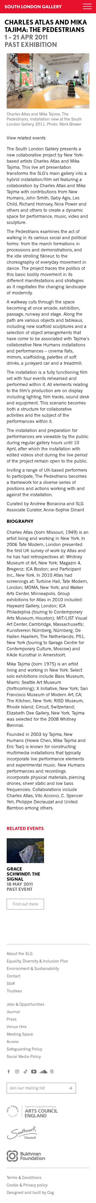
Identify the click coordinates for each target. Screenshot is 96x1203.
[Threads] (52, 1072)
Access (13, 1041)
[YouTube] (33, 1071)
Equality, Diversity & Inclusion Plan (37, 961)
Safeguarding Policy (24, 1049)
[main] (48, 407)
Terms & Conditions (24, 1177)
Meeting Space (20, 1034)
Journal (13, 1011)
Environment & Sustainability (33, 968)
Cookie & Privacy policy (27, 1185)
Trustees (14, 991)
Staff (11, 983)
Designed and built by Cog (30, 1192)
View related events (26, 138)
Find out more (25, 904)
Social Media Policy (24, 1056)
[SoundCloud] (42, 1071)
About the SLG (20, 953)
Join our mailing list (27, 1088)
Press (12, 1019)
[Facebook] (9, 1071)
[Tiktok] (25, 1072)
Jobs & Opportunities (25, 1004)
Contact (13, 976)
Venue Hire (17, 1026)
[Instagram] (17, 1071)
